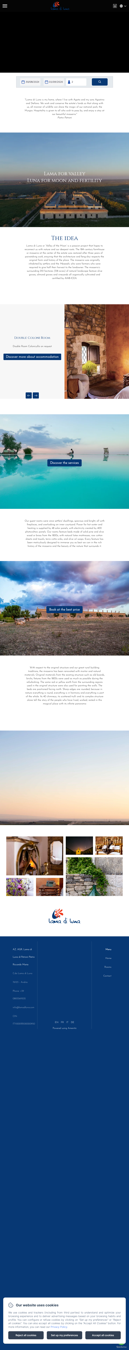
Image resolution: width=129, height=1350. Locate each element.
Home (108, 958)
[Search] (100, 82)
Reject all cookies (26, 1335)
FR (62, 1022)
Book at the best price (64, 609)
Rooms (107, 967)
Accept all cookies (103, 1335)
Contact (107, 976)
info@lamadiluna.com (23, 1007)
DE (72, 1022)
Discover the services (64, 463)
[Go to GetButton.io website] (121, 1347)
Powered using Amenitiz (64, 1028)
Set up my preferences (64, 1335)
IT (67, 1022)
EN (56, 1022)
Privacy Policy (59, 1326)
